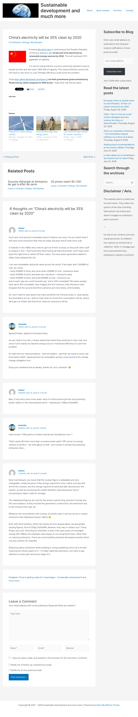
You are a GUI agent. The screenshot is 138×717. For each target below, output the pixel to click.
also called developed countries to (31, 79)
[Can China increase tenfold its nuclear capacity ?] (76, 123)
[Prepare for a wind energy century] (21, 123)
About (89, 10)
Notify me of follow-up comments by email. (31, 665)
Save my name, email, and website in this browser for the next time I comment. (49, 658)
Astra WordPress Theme (108, 705)
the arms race (44, 49)
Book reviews (102, 10)
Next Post (89, 157)
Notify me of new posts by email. (26, 670)
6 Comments (15, 42)
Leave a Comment (16, 188)
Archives (117, 10)
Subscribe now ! (114, 71)
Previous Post (11, 157)
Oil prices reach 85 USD (66, 181)
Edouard (22, 324)
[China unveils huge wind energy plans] (48, 123)
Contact (129, 10)
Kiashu (21, 228)
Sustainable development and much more (60, 10)
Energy (26, 42)
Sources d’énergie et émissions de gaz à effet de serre (27, 183)
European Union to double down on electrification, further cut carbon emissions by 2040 (119, 103)
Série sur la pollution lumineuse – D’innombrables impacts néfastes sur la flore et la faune (119, 134)
